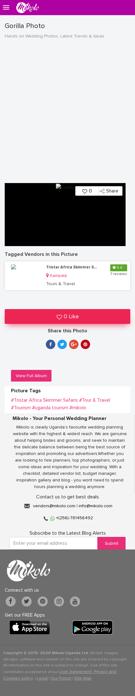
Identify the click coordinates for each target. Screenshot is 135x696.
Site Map (83, 678)
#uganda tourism (50, 408)
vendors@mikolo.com (54, 506)
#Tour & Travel (94, 400)
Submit (111, 543)
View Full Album (31, 375)
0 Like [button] (71, 316)
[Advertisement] (67, 112)
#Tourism (21, 408)
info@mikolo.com (95, 506)
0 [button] (90, 191)
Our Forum (61, 678)
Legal (42, 678)
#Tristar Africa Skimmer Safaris (44, 400)
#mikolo (77, 408)
